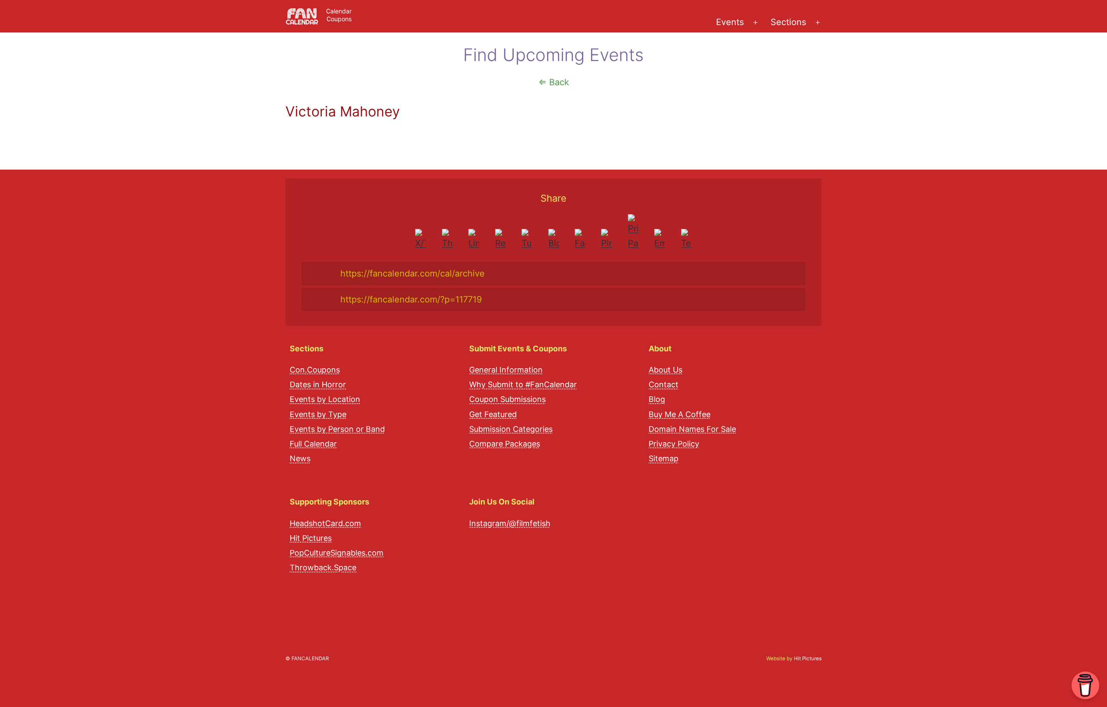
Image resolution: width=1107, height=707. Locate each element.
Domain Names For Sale (692, 429)
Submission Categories (511, 429)
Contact (663, 384)
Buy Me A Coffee (679, 414)
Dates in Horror (318, 384)
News (300, 458)
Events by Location (325, 399)
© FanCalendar (307, 659)
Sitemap (663, 458)
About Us (665, 369)
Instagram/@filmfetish (509, 523)
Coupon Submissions (507, 399)
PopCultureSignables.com (337, 552)
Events (730, 22)
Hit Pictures (311, 538)
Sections (788, 22)
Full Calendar (313, 443)
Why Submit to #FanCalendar (523, 384)
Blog (657, 399)
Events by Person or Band (337, 429)
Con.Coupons (315, 369)
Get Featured (493, 414)
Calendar (339, 11)
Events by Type (318, 414)
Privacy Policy (674, 443)
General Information (506, 369)
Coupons (339, 18)
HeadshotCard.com (325, 523)
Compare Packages (504, 443)
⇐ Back (553, 82)
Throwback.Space (323, 567)
